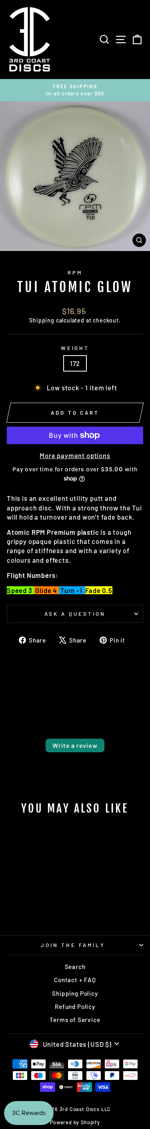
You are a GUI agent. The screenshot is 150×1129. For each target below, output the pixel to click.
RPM (75, 272)
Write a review (74, 745)
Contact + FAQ (75, 979)
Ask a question (75, 614)
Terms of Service (75, 1019)
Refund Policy (75, 1006)
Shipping (41, 320)
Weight (75, 348)
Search (75, 966)
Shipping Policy (75, 993)
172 (75, 363)
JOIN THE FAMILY (73, 945)
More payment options (75, 455)
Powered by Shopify (75, 1122)
